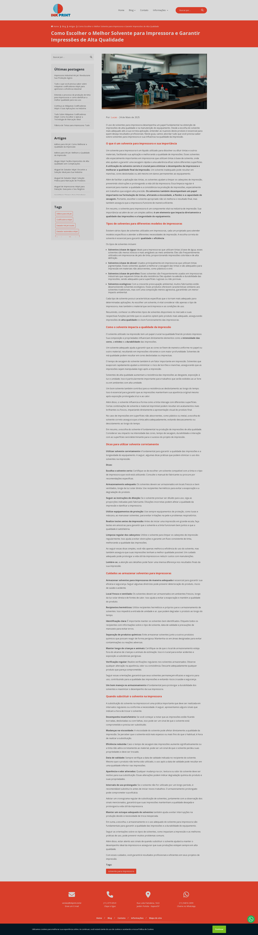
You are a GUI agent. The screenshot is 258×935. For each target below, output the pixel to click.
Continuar (219, 929)
